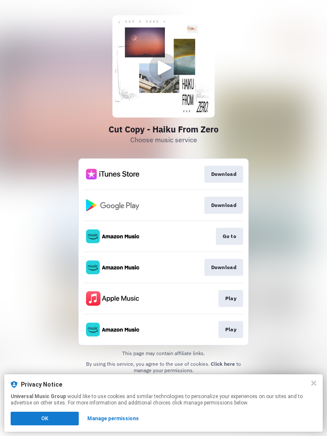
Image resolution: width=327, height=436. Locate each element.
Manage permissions (113, 419)
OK (44, 419)
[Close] (314, 383)
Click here (223, 364)
